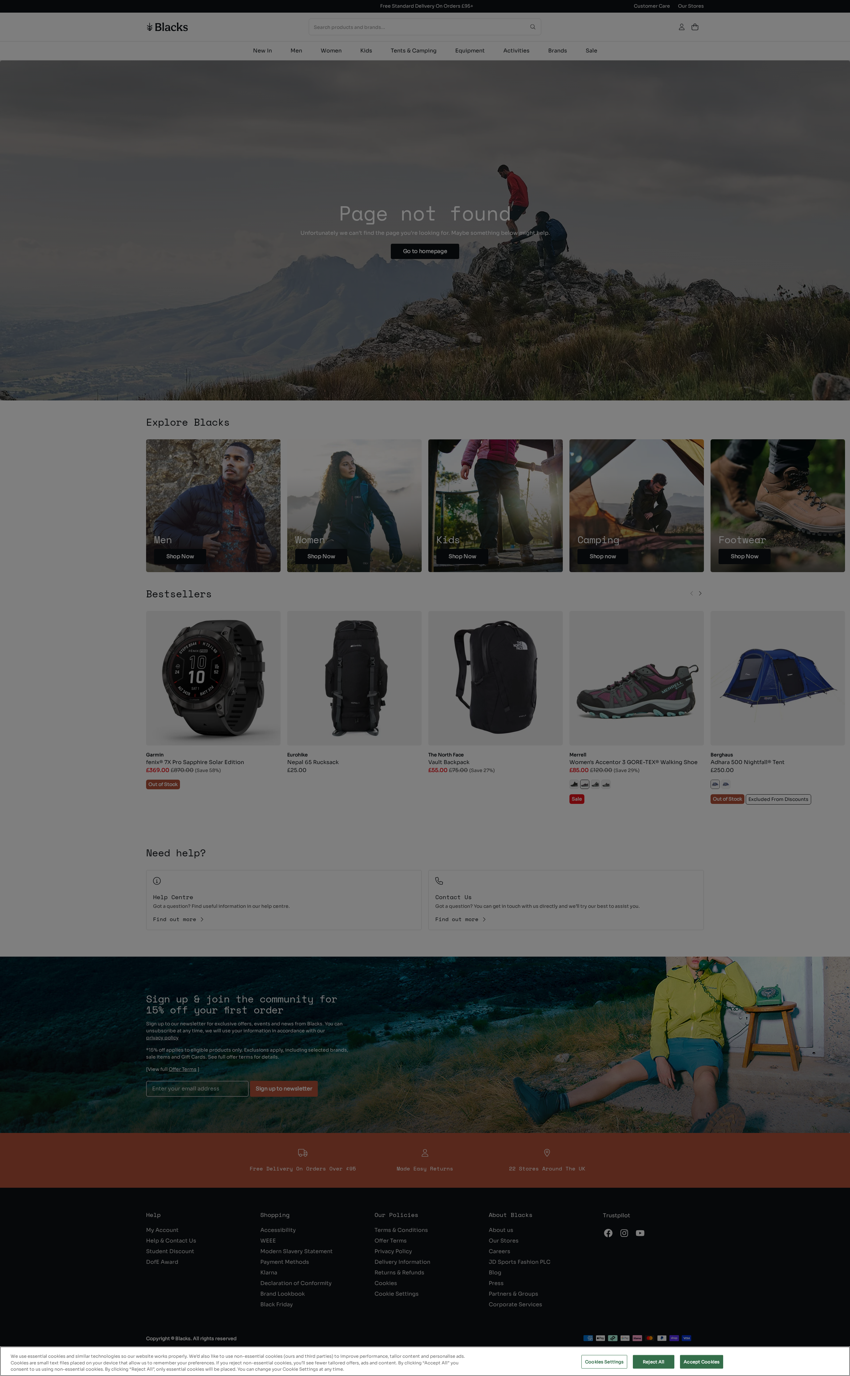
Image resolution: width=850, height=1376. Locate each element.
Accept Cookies (702, 1361)
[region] (425, 1361)
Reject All (653, 1361)
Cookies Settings (604, 1361)
